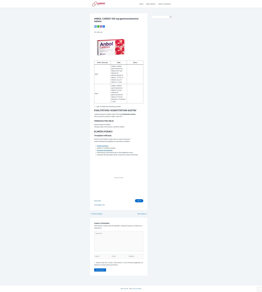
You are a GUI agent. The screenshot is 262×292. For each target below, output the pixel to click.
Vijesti (141, 4)
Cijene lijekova (150, 4)
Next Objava (142, 214)
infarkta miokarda (102, 146)
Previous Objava (96, 214)
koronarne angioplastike (104, 150)
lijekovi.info (124, 288)
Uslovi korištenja (137, 288)
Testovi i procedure (164, 4)
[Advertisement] (161, 41)
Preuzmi (139, 200)
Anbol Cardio (97, 200)
